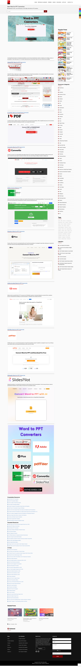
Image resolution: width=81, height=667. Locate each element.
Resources (59, 2)
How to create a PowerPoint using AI (15, 502)
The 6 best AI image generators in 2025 (15, 567)
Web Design (61, 195)
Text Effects (61, 182)
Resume (60, 173)
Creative (59, 225)
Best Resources (20, 8)
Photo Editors (61, 149)
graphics (59, 230)
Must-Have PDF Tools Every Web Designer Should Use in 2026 (19, 524)
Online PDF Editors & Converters (14, 526)
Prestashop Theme (62, 162)
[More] (80, 17)
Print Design (61, 165)
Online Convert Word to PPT (14, 188)
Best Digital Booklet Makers (13, 542)
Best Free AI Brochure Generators (14, 562)
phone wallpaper (60, 232)
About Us (33, 663)
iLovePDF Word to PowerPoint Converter (18, 112)
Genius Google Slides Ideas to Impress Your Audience (17, 515)
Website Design (64, 238)
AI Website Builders (12, 590)
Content (60, 101)
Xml (60, 213)
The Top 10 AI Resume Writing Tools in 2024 (16, 581)
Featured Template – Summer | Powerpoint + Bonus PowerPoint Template (30, 619)
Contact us (40, 648)
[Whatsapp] (80, 13)
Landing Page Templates (63, 140)
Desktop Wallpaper (61, 227)
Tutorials (43, 663)
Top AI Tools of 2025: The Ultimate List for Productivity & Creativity (20, 556)
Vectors (60, 189)
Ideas (40, 663)
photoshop (65, 232)
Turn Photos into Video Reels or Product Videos (16, 551)
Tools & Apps (25, 8)
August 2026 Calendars (22, 640)
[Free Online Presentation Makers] (46, 612)
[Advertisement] (30, 50)
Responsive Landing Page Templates (65, 169)
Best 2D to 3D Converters (13, 549)
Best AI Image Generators (13, 558)
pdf (71, 230)
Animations (61, 92)
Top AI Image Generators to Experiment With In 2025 (17, 560)
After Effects (61, 87)
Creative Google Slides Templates (14, 518)
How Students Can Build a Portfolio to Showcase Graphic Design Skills (20, 538)
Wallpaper (59, 237)
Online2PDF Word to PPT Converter (16, 62)
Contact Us (70, 2)
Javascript (61, 134)
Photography (61, 151)
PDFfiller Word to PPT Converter (15, 329)
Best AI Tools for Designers (13, 588)
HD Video (60, 125)
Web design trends (62, 198)
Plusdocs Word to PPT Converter (16, 231)
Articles (64, 2)
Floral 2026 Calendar (62, 258)
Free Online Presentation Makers (14, 504)
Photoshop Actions (62, 156)
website (59, 238)
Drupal (60, 109)
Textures (60, 184)
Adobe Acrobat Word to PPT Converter (17, 283)
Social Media (61, 178)
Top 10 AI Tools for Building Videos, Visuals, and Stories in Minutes (20, 599)
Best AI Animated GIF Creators (14, 565)
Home (35, 2)
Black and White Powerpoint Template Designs (16, 520)
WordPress (61, 211)
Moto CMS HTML (62, 145)
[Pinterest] (80, 9)
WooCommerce (61, 209)
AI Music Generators (12, 576)
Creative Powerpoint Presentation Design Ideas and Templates (19, 506)
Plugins (60, 158)
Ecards (70, 227)
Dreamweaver (61, 107)
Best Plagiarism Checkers (13, 533)
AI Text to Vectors (12, 592)
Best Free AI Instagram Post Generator (15, 563)
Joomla (60, 136)
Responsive (61, 167)
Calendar (66, 222)
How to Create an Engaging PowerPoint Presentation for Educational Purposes (21, 513)
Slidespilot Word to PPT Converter (16, 375)
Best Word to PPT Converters (33, 8)
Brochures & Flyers (62, 94)
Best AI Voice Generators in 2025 (14, 572)
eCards (60, 112)
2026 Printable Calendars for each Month (66, 251)
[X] (80, 15)
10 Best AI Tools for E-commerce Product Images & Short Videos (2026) (21, 553)
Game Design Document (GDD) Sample (15, 536)
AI (59, 90)
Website (60, 200)
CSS (60, 103)
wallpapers (63, 237)
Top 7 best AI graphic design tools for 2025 (16, 569)
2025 (61, 220)
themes (63, 235)
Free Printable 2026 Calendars (64, 245)
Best (63, 222)
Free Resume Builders (12, 531)
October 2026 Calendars (23, 645)
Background (69, 220)
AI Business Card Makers (13, 587)
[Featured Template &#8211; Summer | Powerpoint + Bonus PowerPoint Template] (30, 612)
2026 (64, 220)
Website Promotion (62, 204)
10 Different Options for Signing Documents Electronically (18, 535)
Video (60, 191)
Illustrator (60, 129)
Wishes (54, 2)
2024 (59, 220)
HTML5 (63, 230)
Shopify (60, 176)
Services (37, 663)
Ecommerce (61, 114)
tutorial (69, 235)
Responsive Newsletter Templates (65, 171)
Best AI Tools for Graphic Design (14, 578)
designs (68, 225)
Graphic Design (61, 123)
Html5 (60, 127)
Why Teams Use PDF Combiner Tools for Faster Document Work (19, 545)
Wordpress (68, 238)
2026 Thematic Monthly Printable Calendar (66, 266)
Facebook (61, 116)
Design (60, 105)
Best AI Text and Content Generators (15, 583)
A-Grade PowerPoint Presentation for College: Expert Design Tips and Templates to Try (23, 511)
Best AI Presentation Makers (13, 500)
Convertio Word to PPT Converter (16, 147)
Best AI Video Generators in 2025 (14, 574)
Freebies (50, 2)
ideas (65, 230)
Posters (60, 160)
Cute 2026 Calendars (62, 256)
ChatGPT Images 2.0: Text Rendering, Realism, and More (18, 601)
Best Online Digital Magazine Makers (15, 540)
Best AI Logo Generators (13, 585)
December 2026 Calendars (23, 649)
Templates (61, 180)
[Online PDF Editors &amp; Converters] (14, 612)
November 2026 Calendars (23, 647)
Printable (69, 232)
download (66, 227)
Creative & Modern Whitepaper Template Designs (17, 529)
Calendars (61, 98)
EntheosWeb (44, 662)
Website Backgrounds (63, 202)
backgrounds (60, 222)
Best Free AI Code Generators (14, 597)
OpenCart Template (62, 147)
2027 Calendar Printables (23, 651)
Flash (60, 118)
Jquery (60, 138)
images (68, 230)
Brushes (60, 96)
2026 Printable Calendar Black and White (66, 261)
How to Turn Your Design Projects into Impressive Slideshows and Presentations (22, 509)
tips (66, 235)
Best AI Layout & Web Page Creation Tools (16, 594)
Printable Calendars (42, 2)
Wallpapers (61, 193)
